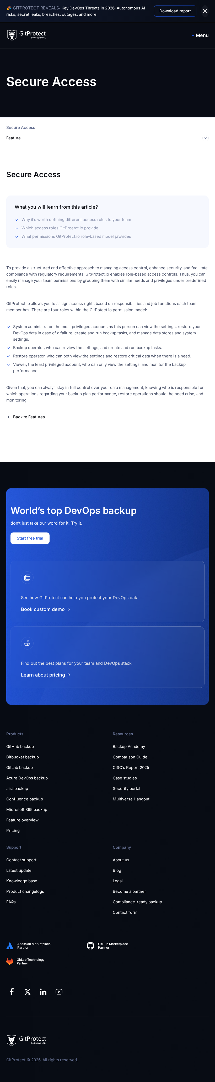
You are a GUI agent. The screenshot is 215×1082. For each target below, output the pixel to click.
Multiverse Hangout (131, 798)
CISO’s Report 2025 (131, 767)
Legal (118, 880)
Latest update (18, 870)
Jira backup (17, 788)
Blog (117, 870)
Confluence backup (24, 798)
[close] (205, 11)
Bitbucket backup (22, 756)
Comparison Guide (130, 756)
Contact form (125, 912)
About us (121, 859)
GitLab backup (19, 767)
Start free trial (30, 538)
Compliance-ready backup (137, 901)
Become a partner (129, 891)
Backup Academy (129, 746)
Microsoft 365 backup (26, 809)
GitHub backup (20, 746)
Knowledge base (21, 880)
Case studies (125, 777)
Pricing (13, 830)
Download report (175, 10)
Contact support (21, 859)
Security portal (126, 788)
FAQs (11, 901)
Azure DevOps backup (27, 777)
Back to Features (29, 416)
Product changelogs (25, 891)
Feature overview (22, 819)
